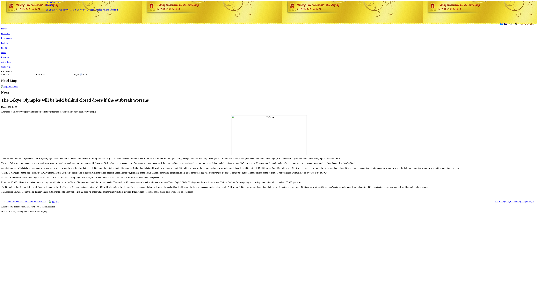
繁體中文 (67, 10)
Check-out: (41, 74)
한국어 (83, 10)
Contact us (6, 67)
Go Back (55, 202)
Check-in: (5, 74)
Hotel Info (5, 33)
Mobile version (52, 2)
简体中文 (57, 10)
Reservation (6, 38)
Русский (114, 10)
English (49, 5)
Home (4, 28)
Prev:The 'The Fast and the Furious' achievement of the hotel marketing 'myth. (28, 201)
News (3, 52)
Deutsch (90, 10)
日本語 (75, 10)
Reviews (5, 57)
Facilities (5, 43)
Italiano (106, 10)
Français (98, 10)
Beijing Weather (527, 24)
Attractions (6, 62)
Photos (4, 48)
